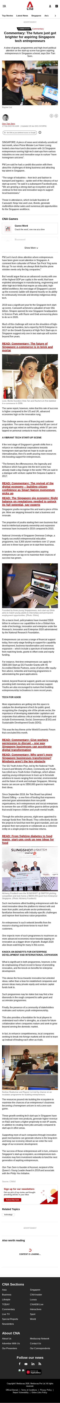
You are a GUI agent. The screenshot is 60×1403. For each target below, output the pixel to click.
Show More (30, 248)
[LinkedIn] (33, 1364)
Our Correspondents (40, 1348)
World (33, 1319)
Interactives (35, 1309)
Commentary (38, 29)
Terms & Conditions (29, 1390)
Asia (47, 16)
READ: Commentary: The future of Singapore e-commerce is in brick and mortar (27, 347)
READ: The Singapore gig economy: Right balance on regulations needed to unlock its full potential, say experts (30, 501)
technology (8, 1215)
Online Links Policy (39, 1392)
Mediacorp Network (39, 1338)
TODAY (6, 1304)
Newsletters (8, 1324)
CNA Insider (36, 1294)
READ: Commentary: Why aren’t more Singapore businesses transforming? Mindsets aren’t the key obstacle (27, 758)
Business (6, 1294)
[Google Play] (20, 1371)
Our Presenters (9, 1348)
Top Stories (7, 16)
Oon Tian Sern (8, 123)
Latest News (22, 16)
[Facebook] (19, 1364)
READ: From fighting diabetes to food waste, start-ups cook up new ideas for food (28, 839)
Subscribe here (12, 1200)
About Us (6, 1338)
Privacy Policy (46, 1390)
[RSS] (40, 1364)
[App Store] (23, 1371)
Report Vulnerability (21, 1392)
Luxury (33, 1299)
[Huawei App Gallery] (34, 1372)
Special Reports (10, 1319)
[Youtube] (26, 1364)
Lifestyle (6, 1299)
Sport (32, 1314)
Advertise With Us (11, 1343)
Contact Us (35, 1343)
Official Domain (12, 1390)
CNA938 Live (36, 1304)
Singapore (36, 16)
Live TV (6, 1314)
